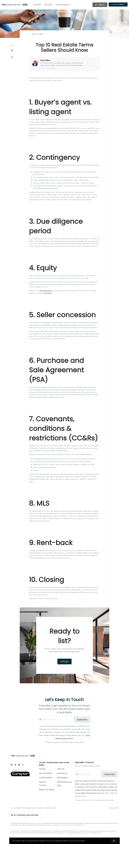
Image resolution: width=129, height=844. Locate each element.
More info (87, 841)
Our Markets (63, 4)
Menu (101, 4)
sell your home (47, 293)
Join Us (60, 768)
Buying (37, 4)
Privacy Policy (113, 808)
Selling (48, 4)
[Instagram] (23, 765)
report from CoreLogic (45, 290)
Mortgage (62, 777)
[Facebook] (11, 765)
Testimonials (45, 777)
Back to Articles (37, 34)
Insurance (62, 773)
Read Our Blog (46, 789)
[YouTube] (19, 765)
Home (42, 768)
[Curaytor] (20, 776)
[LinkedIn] (15, 765)
